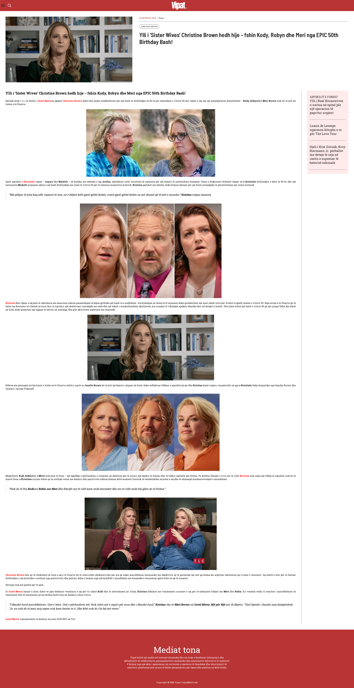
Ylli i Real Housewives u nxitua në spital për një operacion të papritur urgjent (326, 107)
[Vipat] (178, 5)
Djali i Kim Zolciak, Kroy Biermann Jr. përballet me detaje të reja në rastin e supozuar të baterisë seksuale (327, 155)
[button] (9, 5)
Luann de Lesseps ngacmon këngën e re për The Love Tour (326, 130)
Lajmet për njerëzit (149, 26)
